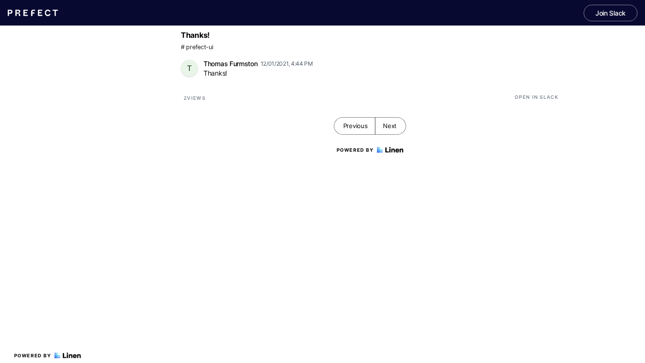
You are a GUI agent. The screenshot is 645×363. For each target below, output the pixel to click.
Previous (355, 126)
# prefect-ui (197, 47)
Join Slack (610, 13)
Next (390, 126)
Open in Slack (537, 97)
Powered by (32, 355)
